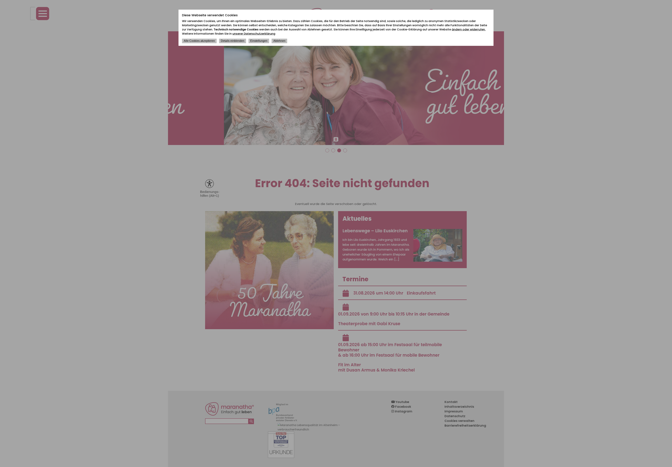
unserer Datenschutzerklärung (253, 34)
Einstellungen (258, 40)
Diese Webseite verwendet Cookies (210, 15)
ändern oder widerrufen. (469, 29)
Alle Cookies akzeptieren (199, 40)
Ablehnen (279, 40)
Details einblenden (232, 40)
